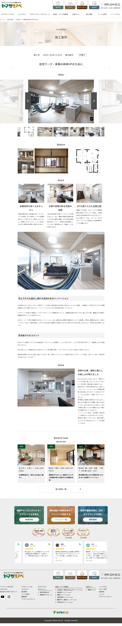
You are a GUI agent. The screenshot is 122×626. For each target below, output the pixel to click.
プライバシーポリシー (105, 597)
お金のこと (76, 14)
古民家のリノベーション (64, 592)
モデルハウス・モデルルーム (40, 14)
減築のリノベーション (63, 595)
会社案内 (101, 592)
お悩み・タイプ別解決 (60, 14)
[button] (94, 100)
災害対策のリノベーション (65, 597)
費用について (92, 590)
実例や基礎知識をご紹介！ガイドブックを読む (92, 515)
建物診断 (24, 597)
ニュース (101, 594)
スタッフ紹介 (103, 589)
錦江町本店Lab (44, 592)
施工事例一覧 (61, 489)
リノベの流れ (102, 14)
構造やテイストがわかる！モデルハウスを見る (29, 515)
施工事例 (89, 14)
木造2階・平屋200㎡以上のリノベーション (70, 590)
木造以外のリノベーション (65, 602)
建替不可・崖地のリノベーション (67, 600)
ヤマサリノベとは (8, 14)
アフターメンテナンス (28, 599)
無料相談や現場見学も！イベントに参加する (61, 515)
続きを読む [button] (51, 561)
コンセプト (22, 14)
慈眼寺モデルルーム (46, 595)
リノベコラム (115, 14)
